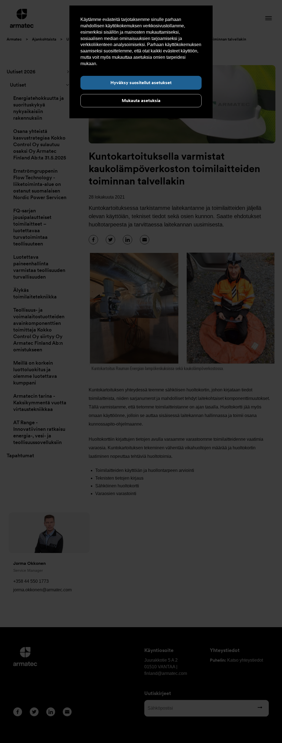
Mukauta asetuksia (141, 100)
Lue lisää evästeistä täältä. (124, 63)
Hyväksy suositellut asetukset (141, 82)
